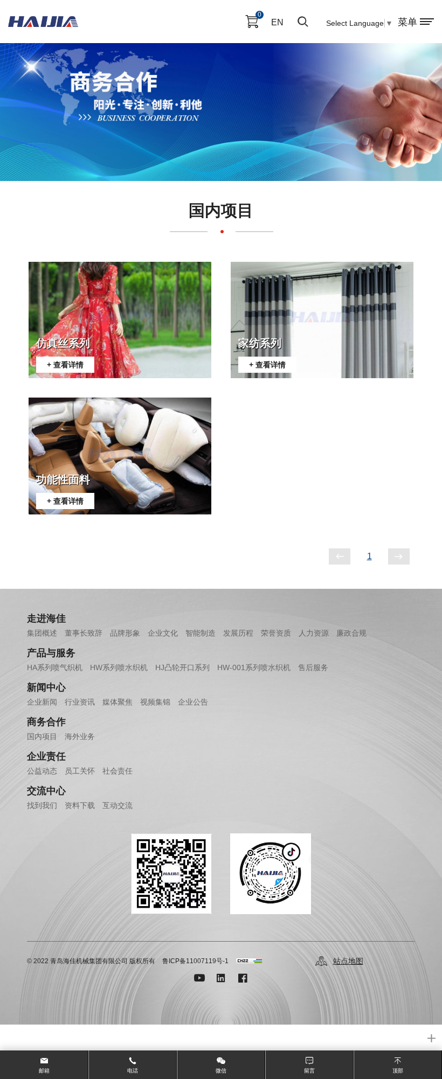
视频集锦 (155, 702)
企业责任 (46, 756)
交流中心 (46, 790)
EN (277, 22)
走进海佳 (46, 618)
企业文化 (163, 633)
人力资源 (314, 633)
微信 (221, 1071)
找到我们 (42, 805)
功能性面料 (63, 479)
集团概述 (42, 633)
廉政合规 (351, 633)
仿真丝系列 (63, 343)
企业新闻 (42, 702)
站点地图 (348, 961)
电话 (132, 1071)
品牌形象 (125, 633)
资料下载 (80, 805)
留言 (309, 1071)
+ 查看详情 (65, 364)
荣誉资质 (276, 633)
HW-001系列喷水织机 (254, 667)
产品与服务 (51, 653)
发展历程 (238, 633)
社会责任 (117, 771)
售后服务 (313, 667)
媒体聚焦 (117, 702)
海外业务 (80, 736)
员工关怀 (80, 771)
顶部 (397, 1071)
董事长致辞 (83, 633)
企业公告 (193, 702)
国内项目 (42, 736)
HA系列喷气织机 (54, 667)
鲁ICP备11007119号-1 (195, 961)
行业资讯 (80, 702)
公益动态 (42, 771)
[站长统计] (249, 961)
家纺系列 (259, 343)
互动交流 (117, 805)
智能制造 (200, 633)
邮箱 (44, 1071)
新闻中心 (46, 687)
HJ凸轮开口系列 (182, 667)
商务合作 (46, 721)
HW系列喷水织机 (119, 667)
